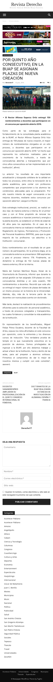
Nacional (8, 603)
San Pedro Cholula (12, 630)
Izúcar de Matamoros (13, 584)
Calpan (7, 538)
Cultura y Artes (10, 557)
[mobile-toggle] (4, 15)
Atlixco (7, 534)
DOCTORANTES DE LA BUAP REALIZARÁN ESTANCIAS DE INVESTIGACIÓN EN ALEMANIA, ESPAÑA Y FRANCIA (40, 393)
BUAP (16, 373)
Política (7, 607)
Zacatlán (7, 657)
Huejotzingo (9, 576)
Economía (8, 564)
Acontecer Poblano (12, 518)
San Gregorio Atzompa (13, 622)
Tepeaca (7, 641)
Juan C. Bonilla (10, 587)
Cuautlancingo (10, 553)
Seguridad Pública (12, 633)
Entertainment (10, 568)
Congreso (8, 549)
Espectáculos (9, 572)
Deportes (8, 561)
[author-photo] (26, 425)
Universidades (14, 21)
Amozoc (7, 526)
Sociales (7, 637)
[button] (49, 15)
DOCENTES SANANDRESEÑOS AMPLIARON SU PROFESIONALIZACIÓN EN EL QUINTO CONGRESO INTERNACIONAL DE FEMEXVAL (14, 394)
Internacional (10, 580)
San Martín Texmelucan (14, 626)
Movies (7, 591)
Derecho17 (9, 83)
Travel (6, 649)
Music (6, 599)
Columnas (8, 545)
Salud (6, 614)
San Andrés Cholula (12, 618)
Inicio (4, 21)
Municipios (9, 595)
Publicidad (8, 610)
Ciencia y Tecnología (13, 541)
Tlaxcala (7, 645)
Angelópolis (9, 530)
